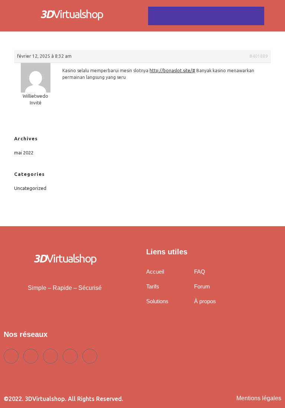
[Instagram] (89, 356)
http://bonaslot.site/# (172, 70)
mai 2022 (23, 152)
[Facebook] (11, 356)
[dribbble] (70, 356)
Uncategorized (30, 188)
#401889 (258, 56)
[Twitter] (30, 356)
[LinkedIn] (50, 356)
